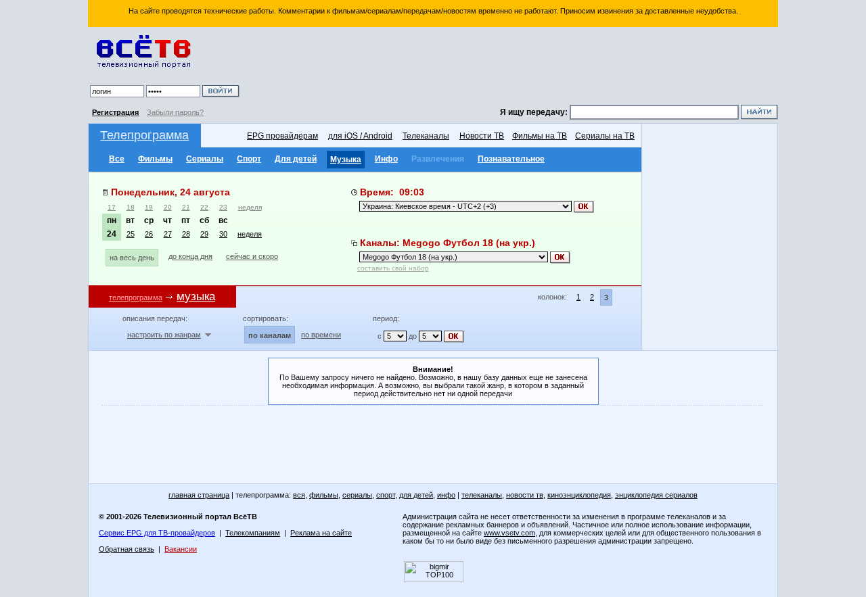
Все (116, 159)
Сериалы (204, 159)
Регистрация (115, 112)
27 (168, 234)
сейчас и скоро (252, 256)
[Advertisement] (511, 67)
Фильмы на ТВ (539, 136)
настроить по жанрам (164, 335)
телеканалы (481, 495)
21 (186, 207)
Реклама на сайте (321, 533)
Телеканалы (426, 136)
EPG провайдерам (282, 136)
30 (223, 234)
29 (204, 234)
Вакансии (180, 549)
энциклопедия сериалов (656, 495)
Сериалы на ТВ (605, 136)
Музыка (345, 159)
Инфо (386, 159)
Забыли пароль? (175, 112)
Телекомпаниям (252, 533)
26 (149, 234)
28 (186, 234)
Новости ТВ (481, 136)
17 (112, 207)
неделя (250, 207)
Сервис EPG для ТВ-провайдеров (157, 533)
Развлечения (437, 159)
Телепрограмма (144, 135)
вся (299, 495)
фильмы (323, 495)
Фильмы (155, 159)
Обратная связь (126, 549)
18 (131, 207)
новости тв (524, 495)
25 (131, 234)
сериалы (357, 495)
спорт (385, 495)
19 (149, 207)
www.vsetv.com (509, 533)
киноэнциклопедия (579, 495)
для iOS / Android (360, 136)
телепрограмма (135, 297)
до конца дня (190, 256)
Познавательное (511, 159)
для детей (416, 495)
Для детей (296, 159)
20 (168, 207)
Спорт (249, 159)
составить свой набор (393, 268)
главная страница (198, 495)
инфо (446, 495)
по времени (321, 335)
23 (223, 207)
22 (204, 207)
